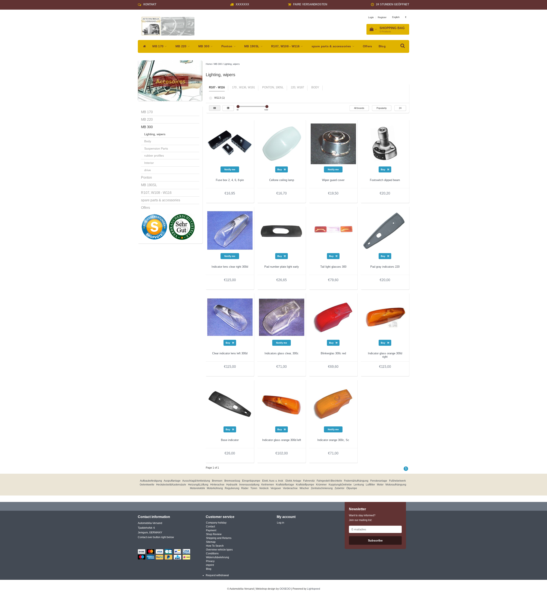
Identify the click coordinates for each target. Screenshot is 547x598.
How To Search (215, 545)
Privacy (210, 561)
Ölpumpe (351, 488)
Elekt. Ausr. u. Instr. (273, 480)
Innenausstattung (249, 484)
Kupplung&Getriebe (340, 484)
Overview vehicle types (219, 549)
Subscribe (375, 540)
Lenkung (359, 484)
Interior (149, 163)
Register (382, 17)
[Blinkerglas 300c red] (333, 316)
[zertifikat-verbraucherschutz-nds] (181, 226)
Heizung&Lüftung (198, 484)
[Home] (143, 46)
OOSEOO (285, 588)
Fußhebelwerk (397, 480)
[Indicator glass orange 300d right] (385, 316)
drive (147, 170)
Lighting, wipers (154, 134)
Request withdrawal (217, 575)
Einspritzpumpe (251, 480)
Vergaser (276, 488)
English (396, 17)
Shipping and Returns (218, 538)
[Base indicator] (230, 403)
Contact (210, 526)
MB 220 (181, 46)
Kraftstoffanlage (285, 484)
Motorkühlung (215, 488)
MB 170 (158, 46)
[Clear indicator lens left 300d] (230, 316)
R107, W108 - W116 (285, 46)
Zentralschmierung (322, 488)
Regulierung (232, 488)
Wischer (304, 488)
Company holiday (216, 522)
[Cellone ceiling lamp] (281, 143)
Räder (245, 488)
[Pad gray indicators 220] (385, 230)
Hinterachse (217, 484)
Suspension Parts (156, 148)
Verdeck (264, 488)
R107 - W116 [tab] (217, 87)
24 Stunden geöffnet (392, 4)
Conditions (212, 553)
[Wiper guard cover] (333, 143)
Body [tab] (315, 87)
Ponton (227, 46)
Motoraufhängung (395, 484)
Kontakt (149, 4)
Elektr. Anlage (293, 480)
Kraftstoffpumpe (305, 484)
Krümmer (321, 484)
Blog (382, 46)
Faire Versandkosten (310, 4)
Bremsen (217, 480)
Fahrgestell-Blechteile (329, 480)
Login (371, 17)
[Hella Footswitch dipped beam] (385, 143)
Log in (280, 522)
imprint (210, 565)
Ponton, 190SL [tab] (273, 87)
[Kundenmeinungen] (154, 226)
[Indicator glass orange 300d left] (281, 403)
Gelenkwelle (147, 484)
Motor (380, 484)
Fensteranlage (378, 480)
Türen (253, 488)
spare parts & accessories (332, 46)
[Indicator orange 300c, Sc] (333, 403)
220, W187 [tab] (297, 87)
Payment (211, 530)
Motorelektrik (197, 488)
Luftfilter (370, 484)
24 (400, 108)
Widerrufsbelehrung (217, 557)
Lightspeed (313, 588)
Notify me (229, 169)
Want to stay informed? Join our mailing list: (362, 518)
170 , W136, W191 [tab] (243, 87)
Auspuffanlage (172, 480)
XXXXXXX (242, 4)
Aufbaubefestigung (151, 480)
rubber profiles (154, 155)
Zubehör (339, 488)
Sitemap (211, 541)
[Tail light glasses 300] (333, 230)
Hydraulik (231, 484)
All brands (359, 108)
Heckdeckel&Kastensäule (171, 484)
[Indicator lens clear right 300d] (230, 230)
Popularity (381, 108)
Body (147, 141)
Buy (279, 169)
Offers (367, 46)
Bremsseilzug (232, 480)
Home (209, 64)
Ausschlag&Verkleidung (196, 480)
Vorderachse (290, 488)
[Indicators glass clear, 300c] (281, 316)
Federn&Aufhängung (356, 480)
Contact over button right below (156, 537)
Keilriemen (267, 484)
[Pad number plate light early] (281, 230)
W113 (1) (210, 98)
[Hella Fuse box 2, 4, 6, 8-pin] (230, 143)
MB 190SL (252, 46)
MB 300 (204, 46)
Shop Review (214, 534)
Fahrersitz (309, 480)
